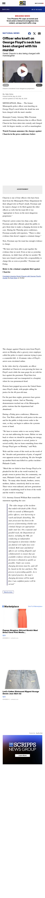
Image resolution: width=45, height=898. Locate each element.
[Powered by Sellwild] (39, 733)
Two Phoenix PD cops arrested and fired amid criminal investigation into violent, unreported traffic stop (22, 21)
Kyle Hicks (13, 278)
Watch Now (38, 3)
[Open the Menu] (4, 3)
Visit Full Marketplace (35, 606)
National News (11, 33)
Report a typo (8, 592)
